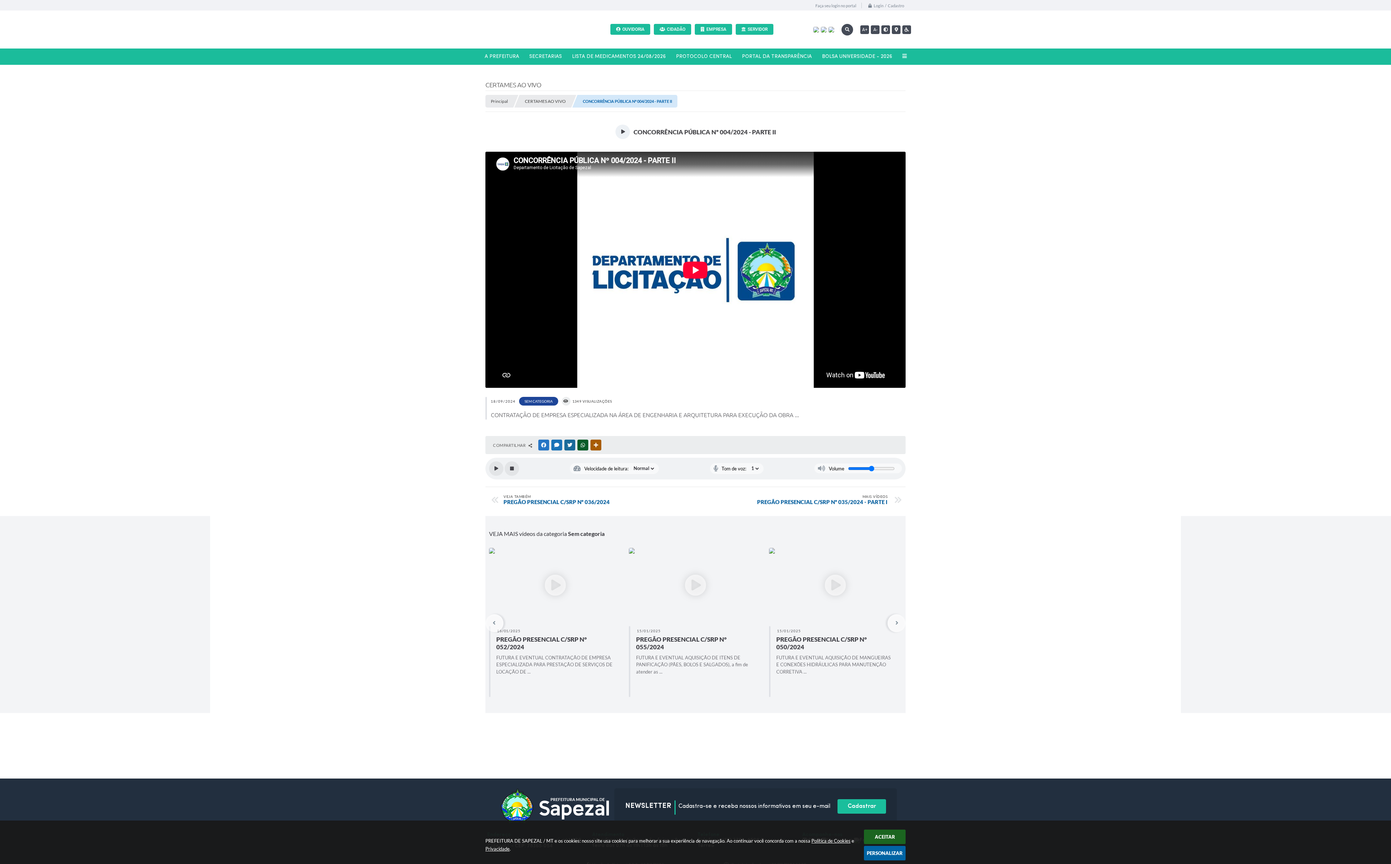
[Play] (496, 468)
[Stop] (512, 468)
